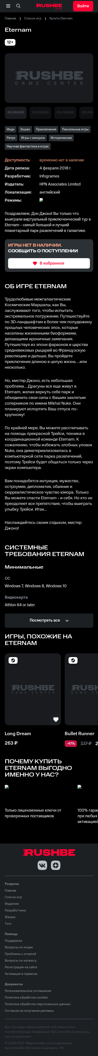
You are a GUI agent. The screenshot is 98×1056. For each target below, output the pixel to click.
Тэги (8, 923)
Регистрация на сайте (21, 967)
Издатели (12, 903)
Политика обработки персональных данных (38, 1004)
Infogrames (49, 176)
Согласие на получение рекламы (29, 1010)
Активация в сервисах (21, 974)
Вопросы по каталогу (21, 960)
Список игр (32, 18)
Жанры (10, 917)
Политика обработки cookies (26, 997)
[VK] (42, 865)
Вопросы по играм (19, 947)
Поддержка (13, 940)
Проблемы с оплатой (20, 954)
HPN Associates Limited (60, 184)
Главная (10, 18)
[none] (18, 6)
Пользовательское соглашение (28, 991)
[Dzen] (55, 865)
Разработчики (15, 910)
